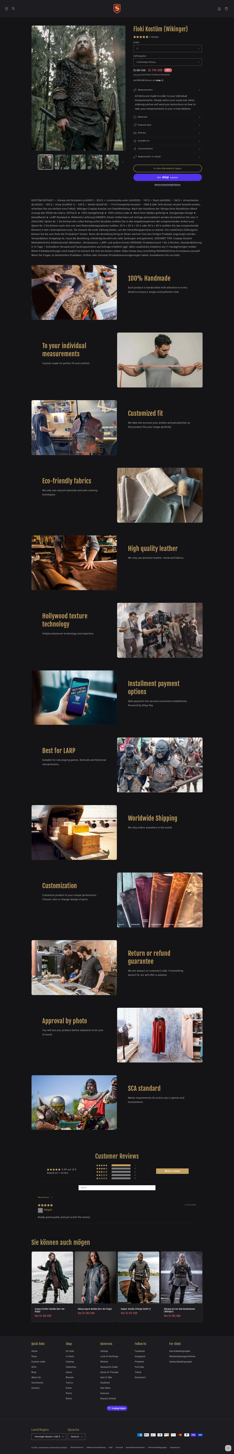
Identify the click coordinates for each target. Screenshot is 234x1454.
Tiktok (138, 1372)
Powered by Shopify (58, 1448)
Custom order (38, 1361)
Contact (35, 1388)
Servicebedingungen (179, 1351)
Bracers (70, 1377)
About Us (36, 1377)
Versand (137, 75)
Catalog (70, 1361)
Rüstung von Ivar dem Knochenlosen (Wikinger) (179, 1310)
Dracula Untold (108, 1398)
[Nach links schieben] (34, 162)
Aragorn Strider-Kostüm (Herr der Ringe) (50, 1310)
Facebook (140, 1351)
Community (37, 1382)
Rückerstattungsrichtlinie (182, 1356)
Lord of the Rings (109, 1356)
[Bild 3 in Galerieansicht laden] (78, 162)
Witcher (104, 1361)
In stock (70, 1356)
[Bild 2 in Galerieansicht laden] (62, 162)
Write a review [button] (172, 1171)
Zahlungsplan (139, 56)
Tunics (69, 1382)
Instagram (140, 1356)
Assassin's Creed (109, 1367)
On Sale (70, 1351)
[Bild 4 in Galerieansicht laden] (94, 162)
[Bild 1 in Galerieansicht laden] (45, 162)
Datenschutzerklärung (96, 1447)
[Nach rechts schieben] (123, 162)
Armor (69, 1372)
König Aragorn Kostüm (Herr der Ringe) (95, 1309)
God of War (106, 1377)
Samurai (104, 1393)
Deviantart (140, 1377)
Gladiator (105, 1382)
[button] (6, 8)
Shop (34, 1356)
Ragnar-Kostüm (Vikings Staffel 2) (136, 1309)
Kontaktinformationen (135, 1447)
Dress (69, 1388)
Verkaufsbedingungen (180, 1361)
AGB (110, 1447)
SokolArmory (44, 1448)
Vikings (104, 1351)
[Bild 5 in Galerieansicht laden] (111, 162)
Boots (69, 1398)
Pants (69, 1393)
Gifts (33, 1367)
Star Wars (105, 1388)
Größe (136, 42)
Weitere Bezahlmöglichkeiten (168, 185)
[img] (45, 1205)
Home (34, 1351)
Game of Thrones (109, 1372)
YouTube (139, 1367)
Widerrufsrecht (76, 1447)
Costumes (71, 1367)
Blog (33, 1372)
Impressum (175, 1447)
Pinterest (139, 1361)
